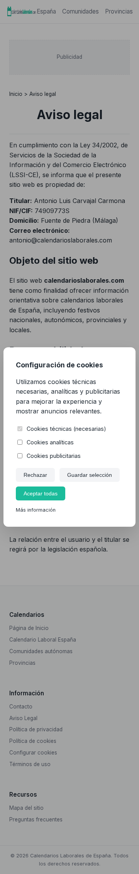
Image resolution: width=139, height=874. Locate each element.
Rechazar (35, 475)
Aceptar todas (41, 493)
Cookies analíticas (50, 442)
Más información (36, 510)
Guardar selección (89, 475)
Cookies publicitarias (54, 455)
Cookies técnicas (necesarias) (66, 428)
